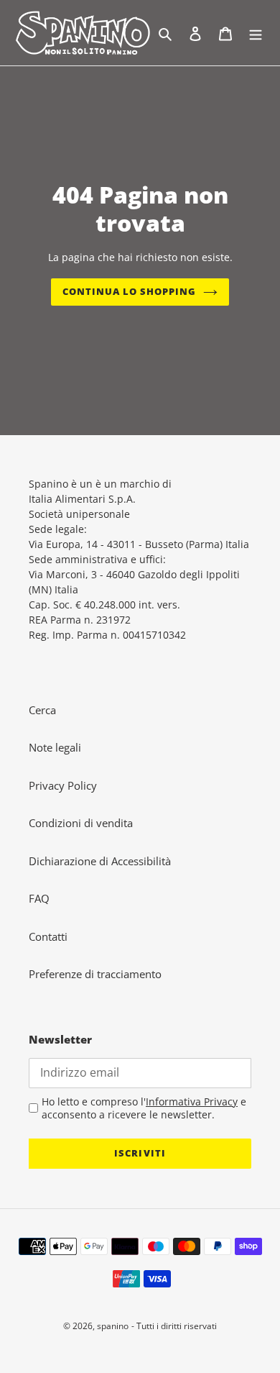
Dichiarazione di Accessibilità (100, 861)
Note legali (55, 747)
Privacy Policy (63, 785)
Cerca (42, 710)
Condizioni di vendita (81, 823)
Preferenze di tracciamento (95, 974)
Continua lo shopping (129, 291)
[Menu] (256, 32)
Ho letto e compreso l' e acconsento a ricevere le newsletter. (144, 1108)
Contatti (48, 936)
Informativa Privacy (192, 1101)
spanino (113, 1326)
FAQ (39, 898)
